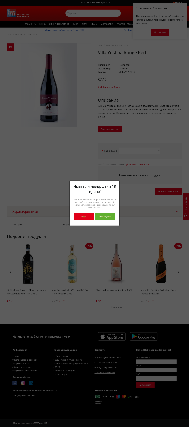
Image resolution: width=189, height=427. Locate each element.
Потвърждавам (105, 216)
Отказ (83, 216)
